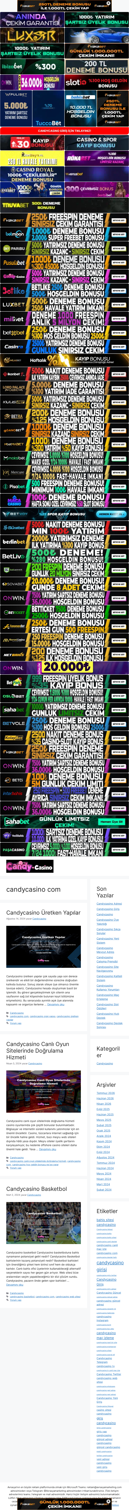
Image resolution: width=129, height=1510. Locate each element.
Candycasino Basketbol (36, 1188)
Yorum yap (15, 1023)
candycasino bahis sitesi (106, 1237)
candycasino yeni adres (106, 1390)
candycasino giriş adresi (106, 1289)
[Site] (64, 220)
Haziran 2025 (105, 1114)
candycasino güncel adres (107, 1297)
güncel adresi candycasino (104, 1441)
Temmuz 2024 (106, 1162)
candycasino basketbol (22, 1296)
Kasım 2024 (104, 1141)
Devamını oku (55, 1004)
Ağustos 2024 (105, 1157)
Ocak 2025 (103, 1130)
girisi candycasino (104, 1428)
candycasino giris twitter (107, 1275)
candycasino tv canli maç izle (108, 1370)
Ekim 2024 (103, 1146)
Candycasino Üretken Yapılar (43, 912)
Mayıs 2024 (104, 1173)
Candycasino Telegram (104, 1360)
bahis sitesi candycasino (106, 1222)
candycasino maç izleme (106, 1335)
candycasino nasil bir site (107, 1342)
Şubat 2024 (104, 1189)
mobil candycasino (104, 1451)
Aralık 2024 (104, 1136)
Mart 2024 (103, 1184)
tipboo (115, 1505)
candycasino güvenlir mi (106, 1309)
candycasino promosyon (106, 1347)
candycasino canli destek (107, 1242)
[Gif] (64, 360)
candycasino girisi (110, 1266)
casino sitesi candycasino (104, 1411)
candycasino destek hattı (107, 1257)
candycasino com (19, 1016)
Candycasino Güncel (109, 1292)
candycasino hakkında (105, 1313)
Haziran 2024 (105, 1168)
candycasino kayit (104, 1325)
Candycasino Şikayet (105, 1406)
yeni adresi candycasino (104, 1461)
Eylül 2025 (103, 1109)
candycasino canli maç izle (107, 1247)
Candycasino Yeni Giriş (107, 1399)
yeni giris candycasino (104, 1468)
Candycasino (17, 1013)
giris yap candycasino (104, 1433)
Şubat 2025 (104, 1125)
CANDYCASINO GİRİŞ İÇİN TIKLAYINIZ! (64, 131)
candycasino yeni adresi (106, 1394)
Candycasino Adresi (109, 903)
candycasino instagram (104, 1318)
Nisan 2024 (104, 1179)
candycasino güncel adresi (108, 1302)
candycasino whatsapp (106, 1386)
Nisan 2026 (104, 1103)
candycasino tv (106, 1366)
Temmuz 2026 (106, 1093)
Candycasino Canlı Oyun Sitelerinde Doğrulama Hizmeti (37, 1051)
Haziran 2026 (105, 1098)
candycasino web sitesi (68, 1296)
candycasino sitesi (104, 1351)
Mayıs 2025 (104, 1119)
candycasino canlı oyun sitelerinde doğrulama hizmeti (38, 1161)
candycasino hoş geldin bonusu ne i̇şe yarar (35, 1164)
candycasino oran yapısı (42, 1016)
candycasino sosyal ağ (106, 1355)
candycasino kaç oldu (105, 1329)
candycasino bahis (104, 1234)
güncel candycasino (108, 1447)
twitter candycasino (104, 1456)
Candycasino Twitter (109, 1374)
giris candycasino (106, 1420)
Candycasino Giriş (108, 909)
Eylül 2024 (103, 1152)
